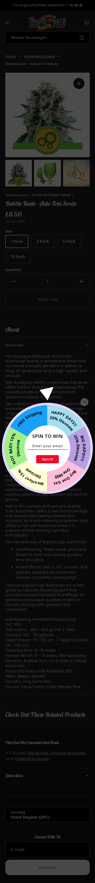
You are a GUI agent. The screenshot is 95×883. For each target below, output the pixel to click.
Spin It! (47, 459)
